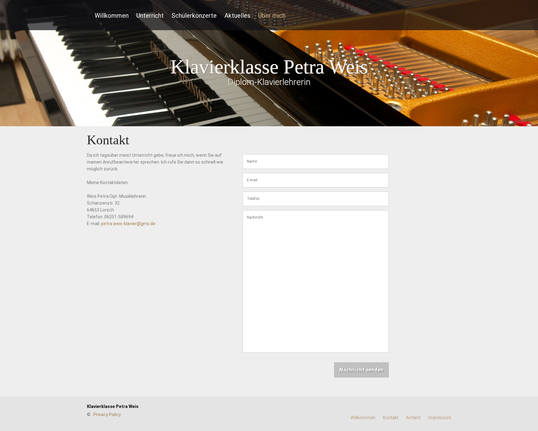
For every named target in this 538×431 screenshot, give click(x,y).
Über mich (272, 15)
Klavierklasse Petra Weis (113, 406)
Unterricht (150, 15)
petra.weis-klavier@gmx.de (128, 223)
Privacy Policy (107, 414)
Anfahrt (413, 417)
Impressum (439, 417)
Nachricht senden (361, 370)
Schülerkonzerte (194, 15)
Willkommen (112, 15)
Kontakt (390, 417)
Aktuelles (237, 15)
